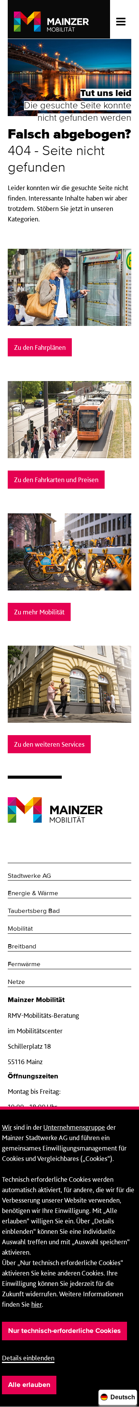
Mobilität (20, 929)
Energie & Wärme (33, 893)
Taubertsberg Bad (34, 911)
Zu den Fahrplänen (40, 347)
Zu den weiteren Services (49, 744)
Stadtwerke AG (29, 876)
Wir (7, 1127)
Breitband (22, 946)
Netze (16, 982)
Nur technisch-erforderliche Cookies (64, 1331)
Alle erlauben (29, 1385)
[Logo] (55, 804)
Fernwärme (24, 964)
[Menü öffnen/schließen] (120, 19)
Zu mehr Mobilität (39, 612)
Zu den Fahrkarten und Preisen (56, 480)
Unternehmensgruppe (74, 1127)
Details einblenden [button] (28, 1358)
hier (36, 1304)
